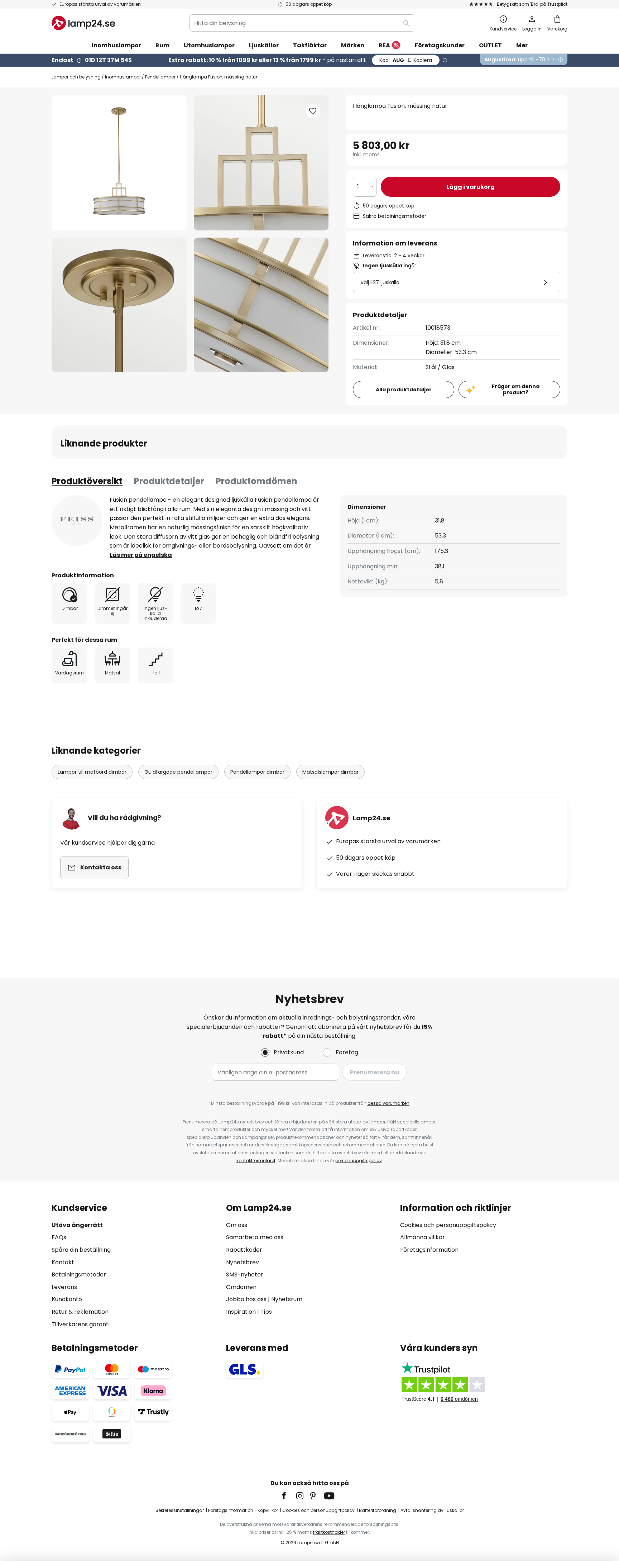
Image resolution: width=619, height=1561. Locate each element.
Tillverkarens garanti (81, 1324)
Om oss (236, 1225)
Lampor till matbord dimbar (92, 771)
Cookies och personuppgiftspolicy (448, 1225)
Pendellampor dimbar (257, 771)
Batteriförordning (377, 1510)
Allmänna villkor (422, 1237)
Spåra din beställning (81, 1250)
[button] (119, 305)
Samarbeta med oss (254, 1237)
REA (384, 45)
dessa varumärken (388, 1103)
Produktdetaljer (169, 481)
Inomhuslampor (123, 77)
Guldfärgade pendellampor (178, 771)
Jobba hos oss (246, 1299)
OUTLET (490, 45)
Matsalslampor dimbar (330, 771)
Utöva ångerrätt (77, 1225)
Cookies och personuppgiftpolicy (318, 1510)
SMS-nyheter (244, 1274)
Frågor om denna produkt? (515, 389)
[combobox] (302, 23)
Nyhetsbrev (242, 1262)
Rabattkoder (244, 1250)
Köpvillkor (268, 1510)
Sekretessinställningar (179, 1510)
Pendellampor (160, 77)
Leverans (64, 1287)
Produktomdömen (256, 481)
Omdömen (241, 1287)
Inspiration (241, 1312)
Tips (266, 1312)
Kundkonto (67, 1299)
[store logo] (83, 23)
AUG (405, 60)
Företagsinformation (429, 1250)
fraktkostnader (329, 1532)
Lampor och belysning (76, 77)
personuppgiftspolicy (358, 1160)
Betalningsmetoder (79, 1274)
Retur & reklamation (80, 1312)
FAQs (59, 1237)
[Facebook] (288, 1496)
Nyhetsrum (286, 1299)
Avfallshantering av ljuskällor (432, 1510)
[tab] (87, 481)
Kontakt (63, 1262)
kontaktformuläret (255, 1160)
